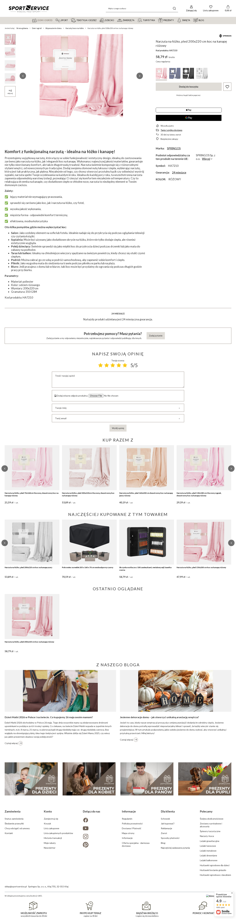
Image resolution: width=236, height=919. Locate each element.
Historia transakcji (53, 838)
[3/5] (112, 365)
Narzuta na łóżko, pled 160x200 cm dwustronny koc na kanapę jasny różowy (146, 494)
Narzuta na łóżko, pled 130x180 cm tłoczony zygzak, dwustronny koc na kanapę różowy (199, 494)
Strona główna (22, 28)
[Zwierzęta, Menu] (136, 20)
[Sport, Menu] (69, 20)
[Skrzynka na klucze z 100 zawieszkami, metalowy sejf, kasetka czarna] (146, 542)
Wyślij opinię (118, 428)
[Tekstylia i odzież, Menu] (98, 20)
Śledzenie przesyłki (14, 823)
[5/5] (125, 365)
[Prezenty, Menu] (175, 20)
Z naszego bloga (118, 664)
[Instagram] (98, 837)
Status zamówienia (14, 818)
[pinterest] (98, 845)
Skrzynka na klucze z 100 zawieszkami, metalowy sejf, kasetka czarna (145, 568)
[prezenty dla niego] (146, 778)
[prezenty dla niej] (89, 778)
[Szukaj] (174, 8)
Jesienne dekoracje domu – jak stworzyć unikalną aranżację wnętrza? (159, 717)
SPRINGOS (174, 148)
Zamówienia (12, 811)
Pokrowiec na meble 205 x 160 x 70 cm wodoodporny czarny (87, 567)
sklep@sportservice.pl (16, 886)
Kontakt (9, 833)
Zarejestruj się (51, 818)
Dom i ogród (37, 28)
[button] (23, 76)
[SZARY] (201, 74)
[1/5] (100, 365)
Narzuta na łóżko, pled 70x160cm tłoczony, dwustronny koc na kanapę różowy (31, 494)
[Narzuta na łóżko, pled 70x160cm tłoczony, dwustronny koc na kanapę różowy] (32, 467)
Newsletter (49, 847)
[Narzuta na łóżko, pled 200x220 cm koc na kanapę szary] (32, 542)
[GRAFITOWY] (188, 74)
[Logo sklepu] (29, 8)
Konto (48, 811)
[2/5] (106, 365)
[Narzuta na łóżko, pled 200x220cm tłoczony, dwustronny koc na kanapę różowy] (89, 467)
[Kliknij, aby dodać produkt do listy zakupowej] (227, 87)
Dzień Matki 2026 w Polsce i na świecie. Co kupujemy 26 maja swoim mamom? (49, 717)
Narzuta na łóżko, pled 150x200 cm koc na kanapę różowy (201, 567)
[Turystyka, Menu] (156, 20)
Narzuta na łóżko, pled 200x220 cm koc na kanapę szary (28, 567)
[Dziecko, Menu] (115, 20)
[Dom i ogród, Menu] (54, 20)
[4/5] (119, 365)
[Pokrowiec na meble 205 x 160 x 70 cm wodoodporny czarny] (89, 542)
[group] (81, 76)
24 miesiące (179, 172)
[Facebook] (98, 820)
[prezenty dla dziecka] (31, 778)
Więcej (206, 159)
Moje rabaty (50, 843)
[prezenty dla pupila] (204, 778)
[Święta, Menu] (191, 20)
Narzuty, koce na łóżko (75, 28)
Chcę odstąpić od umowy (17, 828)
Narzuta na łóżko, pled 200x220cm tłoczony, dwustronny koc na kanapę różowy (88, 494)
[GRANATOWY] (174, 74)
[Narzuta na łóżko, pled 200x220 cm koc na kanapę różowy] (32, 616)
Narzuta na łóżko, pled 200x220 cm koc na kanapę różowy (29, 642)
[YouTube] (98, 829)
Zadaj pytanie (155, 335)
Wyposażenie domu (53, 28)
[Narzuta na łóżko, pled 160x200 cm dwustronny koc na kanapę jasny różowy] (146, 467)
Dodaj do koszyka (188, 86)
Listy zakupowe (51, 828)
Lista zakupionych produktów (58, 833)
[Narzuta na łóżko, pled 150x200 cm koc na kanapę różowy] (204, 542)
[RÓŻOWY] (161, 74)
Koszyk (47, 823)
